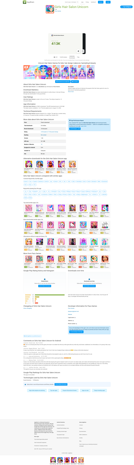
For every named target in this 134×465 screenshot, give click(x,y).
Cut (40, 191)
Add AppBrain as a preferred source (33, 336)
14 (41, 144)
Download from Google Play (63, 81)
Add (39, 194)
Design (78, 194)
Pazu (30, 181)
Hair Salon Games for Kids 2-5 (50, 168)
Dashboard (93, 2)
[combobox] (71, 2)
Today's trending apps (99, 390)
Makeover (88, 191)
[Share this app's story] (78, 51)
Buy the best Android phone (63, 437)
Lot (99, 194)
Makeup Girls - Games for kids (105, 263)
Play (30, 191)
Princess (65, 194)
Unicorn (25, 181)
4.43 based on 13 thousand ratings (49, 131)
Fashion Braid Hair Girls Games (72, 246)
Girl (49, 191)
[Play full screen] (82, 51)
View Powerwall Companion (40, 442)
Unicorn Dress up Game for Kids (83, 212)
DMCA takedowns (83, 434)
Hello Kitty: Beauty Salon (72, 229)
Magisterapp (84, 194)
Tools (104, 191)
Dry (90, 194)
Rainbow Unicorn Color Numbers (39, 212)
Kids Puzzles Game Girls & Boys (105, 212)
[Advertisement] (65, 23)
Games (55, 181)
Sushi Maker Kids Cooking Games (94, 263)
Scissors (95, 194)
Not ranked (43, 135)
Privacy (80, 428)
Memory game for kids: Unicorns (50, 212)
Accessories (44, 194)
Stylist (69, 194)
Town (59, 191)
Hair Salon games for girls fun (28, 168)
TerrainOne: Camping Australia (40, 445)
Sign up (100, 2)
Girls (60, 181)
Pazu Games (36, 253)
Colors (34, 194)
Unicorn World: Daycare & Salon (83, 229)
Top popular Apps (60, 434)
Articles (80, 437)
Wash (55, 194)
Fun (25, 191)
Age (51, 181)
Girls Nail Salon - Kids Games (50, 263)
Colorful (46, 181)
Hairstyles (94, 181)
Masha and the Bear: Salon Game (72, 212)
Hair (64, 181)
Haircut (73, 191)
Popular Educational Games (69, 390)
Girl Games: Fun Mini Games (50, 229)
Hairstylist (54, 191)
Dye (100, 191)
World (25, 197)
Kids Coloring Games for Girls (105, 229)
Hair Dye (37, 246)
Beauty (78, 191)
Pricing (87, 2)
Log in (108, 2)
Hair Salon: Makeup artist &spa (94, 246)
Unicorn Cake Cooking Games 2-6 (61, 212)
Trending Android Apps (62, 431)
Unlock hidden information (44, 285)
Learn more (83, 126)
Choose (83, 191)
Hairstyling (78, 181)
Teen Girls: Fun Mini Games (94, 229)
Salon (73, 181)
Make (99, 181)
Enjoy (30, 184)
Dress (30, 194)
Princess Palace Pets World (83, 263)
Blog (80, 441)
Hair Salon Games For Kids (28, 229)
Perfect (63, 191)
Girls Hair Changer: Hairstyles (61, 246)
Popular (35, 181)
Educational (104, 181)
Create (88, 181)
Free (34, 184)
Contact (81, 425)
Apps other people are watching (37, 390)
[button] (89, 317)
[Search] (78, 2)
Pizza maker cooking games (61, 263)
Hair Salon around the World (72, 168)
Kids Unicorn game (61, 229)
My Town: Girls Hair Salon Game (39, 168)
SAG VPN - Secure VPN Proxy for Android (43, 448)
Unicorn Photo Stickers (105, 246)
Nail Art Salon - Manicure (72, 263)
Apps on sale (85, 390)
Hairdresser (94, 191)
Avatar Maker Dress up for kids (39, 263)
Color (25, 194)
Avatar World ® (27, 263)
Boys (25, 184)
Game (84, 181)
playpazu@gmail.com (73, 311)
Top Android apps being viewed (41, 439)
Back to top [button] (130, 452)
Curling (59, 194)
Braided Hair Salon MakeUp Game (83, 246)
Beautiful (105, 194)
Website (70, 314)
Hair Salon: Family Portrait (61, 168)
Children (50, 194)
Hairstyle (35, 191)
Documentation (82, 431)
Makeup (68, 191)
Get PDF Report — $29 (75, 128)
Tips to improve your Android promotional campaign (88, 445)
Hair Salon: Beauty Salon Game (94, 212)
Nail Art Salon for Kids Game (28, 212)
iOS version (75, 81)
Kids (69, 181)
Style (44, 191)
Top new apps (53, 390)
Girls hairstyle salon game (50, 246)
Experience (40, 181)
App (74, 194)
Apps (82, 2)
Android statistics (60, 425)
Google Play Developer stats (63, 428)
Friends (30, 197)
